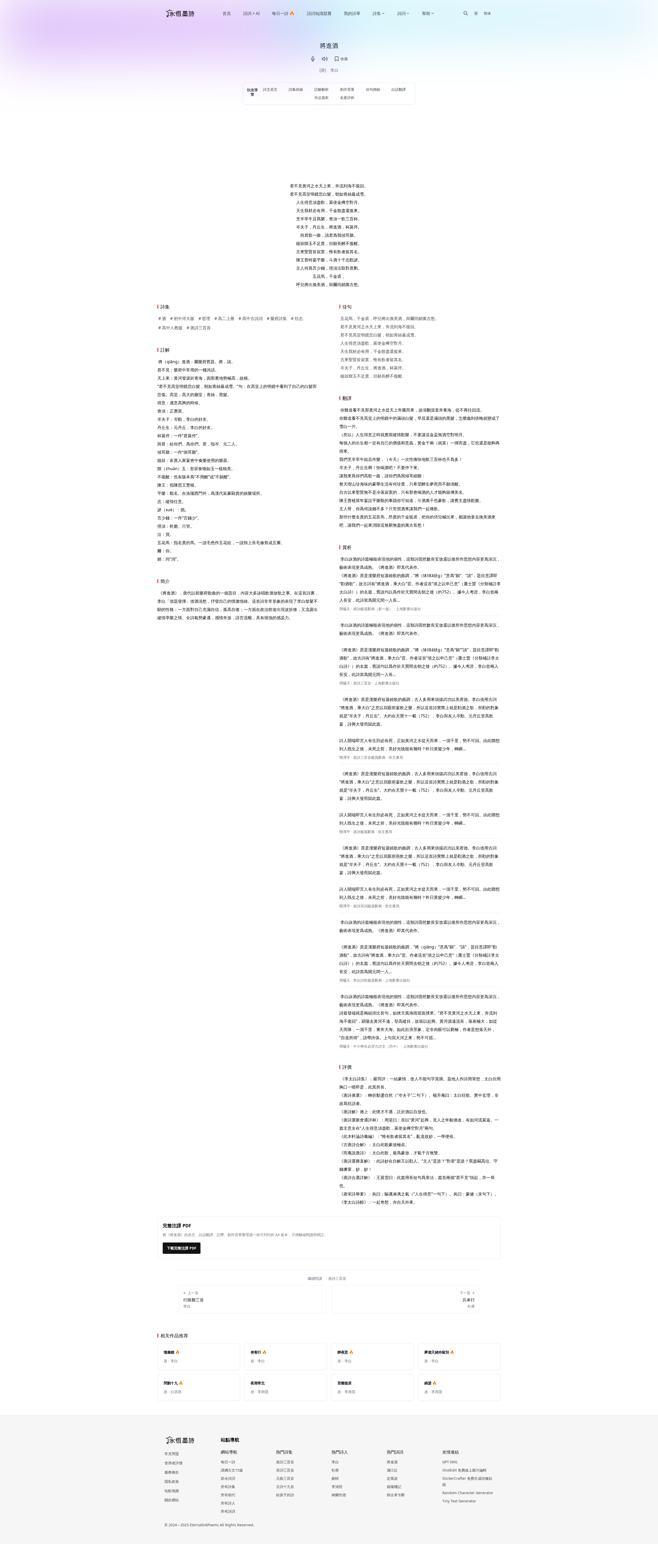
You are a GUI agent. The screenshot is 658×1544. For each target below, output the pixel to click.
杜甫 (335, 1470)
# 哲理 (204, 318)
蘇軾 (335, 1478)
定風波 (392, 1478)
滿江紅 (392, 1470)
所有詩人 (228, 1503)
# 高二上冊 (224, 318)
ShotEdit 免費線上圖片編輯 (464, 1470)
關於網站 (171, 1499)
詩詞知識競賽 (319, 13)
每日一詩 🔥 (283, 13)
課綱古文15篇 (232, 1470)
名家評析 (347, 97)
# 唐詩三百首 (199, 328)
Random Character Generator (467, 1492)
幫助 (426, 13)
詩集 (377, 13)
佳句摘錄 (373, 89)
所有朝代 (228, 1494)
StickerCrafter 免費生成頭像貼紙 (467, 1481)
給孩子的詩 (285, 1494)
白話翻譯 (398, 89)
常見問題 (171, 1453)
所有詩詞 (228, 1511)
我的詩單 (352, 13)
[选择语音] (312, 58)
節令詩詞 (228, 1478)
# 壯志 (297, 318)
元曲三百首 (285, 1478)
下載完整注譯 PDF (181, 1248)
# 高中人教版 (170, 328)
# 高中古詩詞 (251, 318)
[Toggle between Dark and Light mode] (476, 13)
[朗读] (324, 59)
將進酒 (392, 1461)
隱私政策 (171, 1481)
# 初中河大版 (182, 318)
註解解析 (321, 89)
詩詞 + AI (251, 13)
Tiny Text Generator (459, 1501)
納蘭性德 (339, 1494)
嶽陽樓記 (394, 1486)
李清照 (337, 1486)
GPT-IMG (449, 1461)
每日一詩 (228, 1461)
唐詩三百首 (337, 1278)
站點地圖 (171, 1490)
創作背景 (347, 89)
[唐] (322, 70)
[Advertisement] (329, 143)
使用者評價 (173, 1462)
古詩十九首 (285, 1486)
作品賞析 (321, 97)
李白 (334, 70)
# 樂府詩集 (277, 318)
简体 (487, 13)
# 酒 (162, 318)
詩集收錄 (296, 89)
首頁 (227, 13)
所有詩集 (228, 1486)
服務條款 (171, 1472)
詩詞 (401, 13)
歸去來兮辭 (396, 1494)
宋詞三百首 (285, 1470)
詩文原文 (270, 89)
